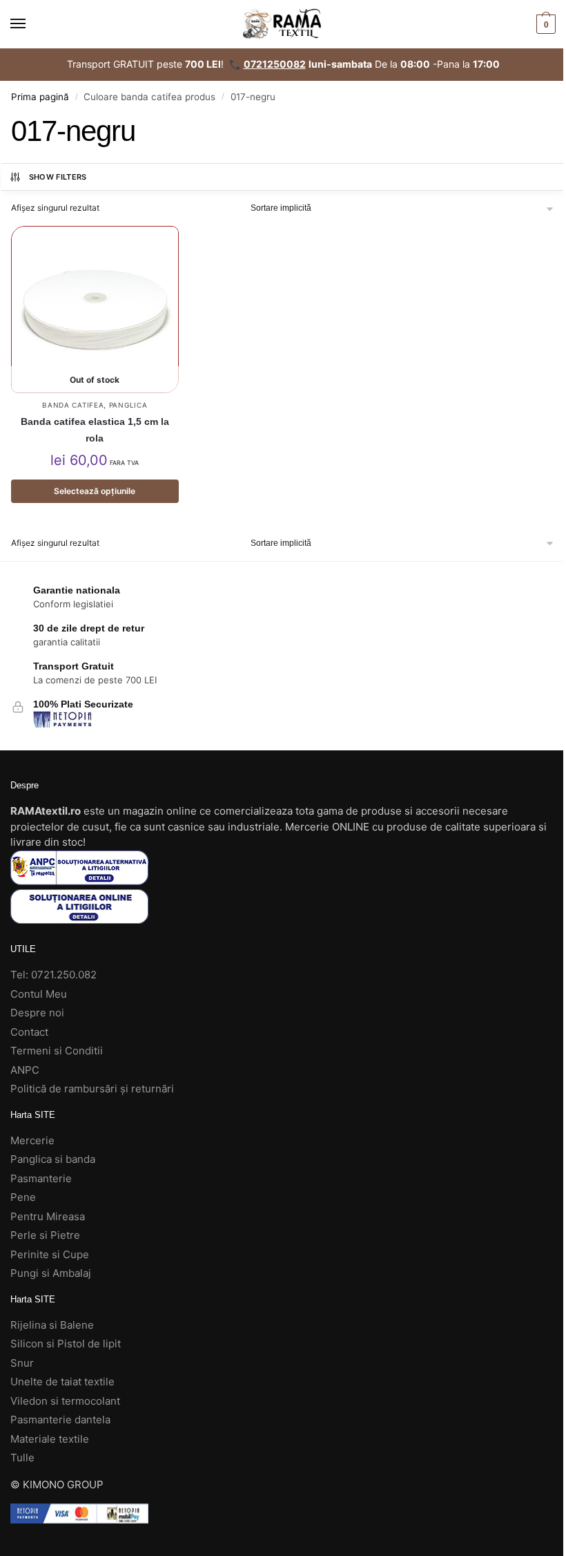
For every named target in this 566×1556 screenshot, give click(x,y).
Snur (22, 1362)
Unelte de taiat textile (62, 1381)
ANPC (24, 1069)
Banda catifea (73, 405)
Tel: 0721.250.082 (53, 974)
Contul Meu (38, 993)
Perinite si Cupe (49, 1254)
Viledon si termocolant (65, 1400)
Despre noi (37, 1012)
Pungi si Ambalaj (50, 1273)
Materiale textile (49, 1438)
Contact (29, 1031)
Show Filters (58, 177)
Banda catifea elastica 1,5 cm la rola (95, 430)
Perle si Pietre (45, 1235)
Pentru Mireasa (47, 1216)
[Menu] (31, 24)
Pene (23, 1197)
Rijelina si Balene (52, 1324)
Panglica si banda (52, 1159)
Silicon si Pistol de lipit (65, 1343)
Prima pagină (40, 96)
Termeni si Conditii (56, 1050)
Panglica (128, 405)
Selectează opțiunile (94, 491)
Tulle (22, 1457)
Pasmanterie (41, 1178)
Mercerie (32, 1140)
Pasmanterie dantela (60, 1419)
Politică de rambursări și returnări (92, 1088)
